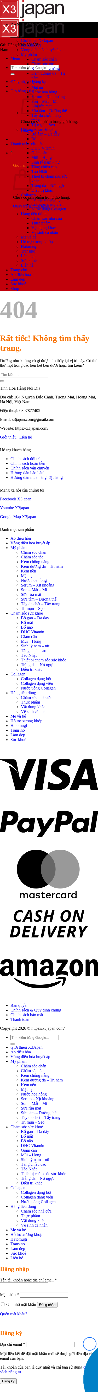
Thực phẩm (40, 223)
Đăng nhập (47, 1305)
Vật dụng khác (43, 227)
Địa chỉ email (12, 1344)
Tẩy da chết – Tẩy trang (40, 604)
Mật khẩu (9, 1294)
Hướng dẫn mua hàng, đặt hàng (36, 477)
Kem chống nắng (45, 68)
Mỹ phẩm (29, 54)
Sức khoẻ (29, 260)
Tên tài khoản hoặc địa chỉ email (28, 1280)
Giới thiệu (8, 437)
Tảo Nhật (39, 171)
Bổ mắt (37, 139)
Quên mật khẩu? (13, 1314)
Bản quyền (19, 1005)
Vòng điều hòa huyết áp (41, 50)
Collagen (28, 195)
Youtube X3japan (14, 508)
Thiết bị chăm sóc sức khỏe (43, 660)
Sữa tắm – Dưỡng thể (49, 110)
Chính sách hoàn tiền (27, 463)
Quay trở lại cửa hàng (31, 206)
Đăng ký (8, 1381)
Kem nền (39, 82)
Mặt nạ (37, 87)
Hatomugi (29, 246)
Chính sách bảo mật (26, 1015)
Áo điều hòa (31, 45)
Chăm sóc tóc (42, 64)
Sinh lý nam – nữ (45, 162)
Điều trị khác (42, 190)
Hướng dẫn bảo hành (27, 473)
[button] (15, 58)
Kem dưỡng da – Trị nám (42, 566)
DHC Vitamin (43, 148)
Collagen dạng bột (46, 199)
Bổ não (37, 143)
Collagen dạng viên (47, 204)
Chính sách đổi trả (25, 458)
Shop (14, 288)
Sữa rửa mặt (41, 106)
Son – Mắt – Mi (44, 101)
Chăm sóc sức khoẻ (37, 129)
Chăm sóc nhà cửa (46, 218)
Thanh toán (19, 1019)
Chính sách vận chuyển (29, 468)
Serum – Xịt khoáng (48, 96)
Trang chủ (18, 270)
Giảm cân (39, 153)
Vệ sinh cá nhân (44, 232)
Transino (28, 251)
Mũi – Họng (41, 157)
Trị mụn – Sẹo (43, 125)
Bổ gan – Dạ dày (45, 134)
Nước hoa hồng (44, 92)
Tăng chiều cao (44, 167)
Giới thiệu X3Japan (37, 40)
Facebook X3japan (15, 499)
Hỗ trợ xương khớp (37, 242)
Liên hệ (27, 265)
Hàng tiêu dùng (34, 213)
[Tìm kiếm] (12, 74)
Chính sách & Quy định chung (35, 1010)
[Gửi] (2, 381)
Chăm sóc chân (44, 59)
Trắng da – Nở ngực (48, 185)
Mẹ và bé (28, 237)
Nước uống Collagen (48, 209)
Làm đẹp (28, 256)
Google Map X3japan (18, 516)
